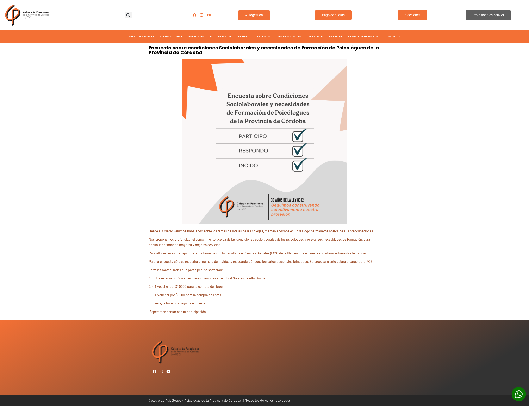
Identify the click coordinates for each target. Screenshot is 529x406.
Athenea (335, 36)
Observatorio (171, 36)
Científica (315, 36)
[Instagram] (201, 15)
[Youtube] (208, 15)
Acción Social (221, 36)
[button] (128, 15)
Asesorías (196, 36)
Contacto (392, 36)
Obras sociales (289, 36)
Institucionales (141, 36)
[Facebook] (194, 15)
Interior (263, 36)
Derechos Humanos (363, 36)
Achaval (244, 36)
